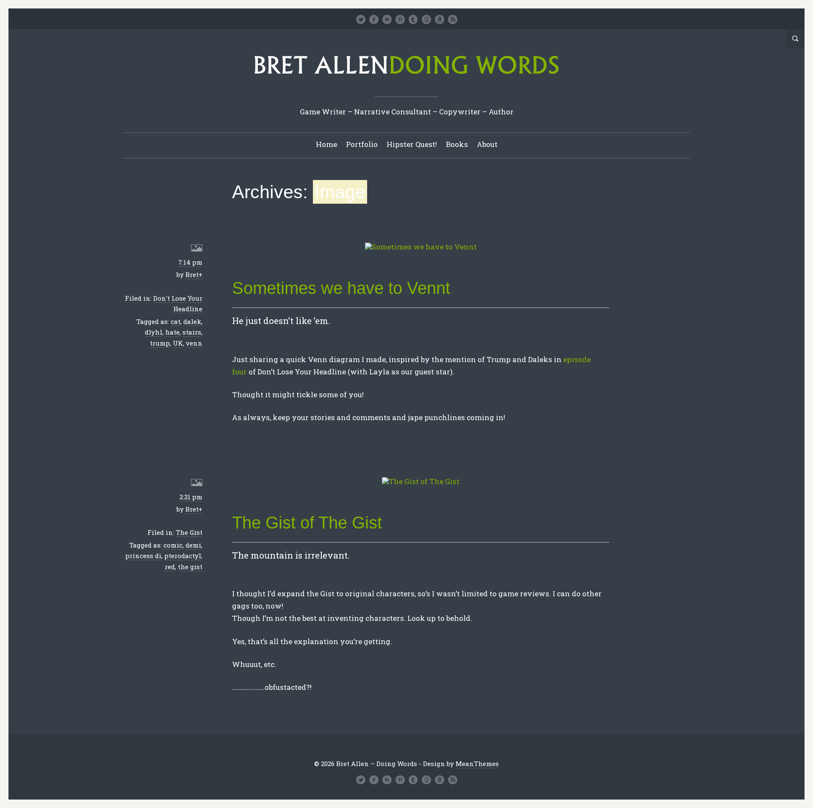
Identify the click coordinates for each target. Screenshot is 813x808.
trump (160, 343)
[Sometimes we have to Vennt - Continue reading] (420, 247)
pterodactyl (182, 555)
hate (172, 332)
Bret (192, 274)
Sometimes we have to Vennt (341, 288)
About (487, 144)
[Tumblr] (413, 19)
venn (194, 343)
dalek (192, 321)
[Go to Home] (406, 77)
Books (457, 144)
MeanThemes (477, 763)
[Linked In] (387, 19)
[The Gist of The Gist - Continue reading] (420, 481)
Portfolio (362, 144)
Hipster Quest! (412, 144)
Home (326, 144)
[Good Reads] (426, 19)
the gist (190, 566)
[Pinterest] (400, 19)
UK (178, 343)
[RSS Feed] (452, 19)
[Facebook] (374, 19)
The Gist (189, 532)
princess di (143, 555)
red (170, 566)
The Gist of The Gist (307, 522)
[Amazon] (439, 19)
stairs (192, 332)
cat (175, 321)
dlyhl (153, 332)
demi (193, 545)
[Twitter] (360, 19)
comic (173, 545)
